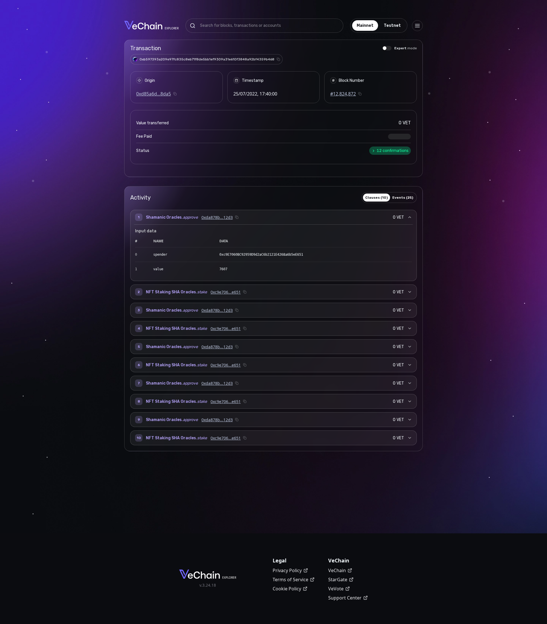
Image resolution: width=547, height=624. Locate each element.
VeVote (336, 589)
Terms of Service (290, 579)
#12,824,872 (343, 94)
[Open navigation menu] (417, 25)
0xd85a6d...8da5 (153, 94)
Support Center (345, 598)
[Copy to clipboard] (278, 59)
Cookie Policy (287, 589)
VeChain (337, 570)
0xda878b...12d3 (217, 217)
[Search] (192, 26)
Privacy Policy (287, 570)
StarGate (337, 579)
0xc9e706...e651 (226, 292)
